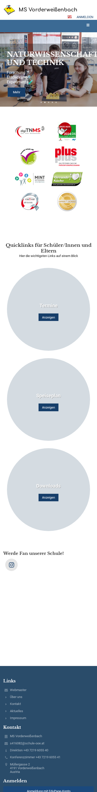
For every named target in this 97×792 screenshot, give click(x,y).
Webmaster (18, 690)
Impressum (18, 718)
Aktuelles (16, 711)
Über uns (16, 697)
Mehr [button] (16, 92)
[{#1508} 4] (67, 156)
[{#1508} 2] (67, 131)
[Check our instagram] (11, 565)
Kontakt (15, 704)
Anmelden (85, 17)
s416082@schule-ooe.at (27, 743)
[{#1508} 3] (30, 156)
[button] (69, 17)
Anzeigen (48, 317)
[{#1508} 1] (30, 131)
